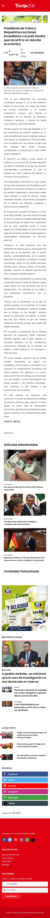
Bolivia (6, 670)
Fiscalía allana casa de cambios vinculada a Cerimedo (31, 756)
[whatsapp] (27, 840)
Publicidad (6, 861)
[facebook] (4, 840)
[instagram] (21, 840)
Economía (37, 52)
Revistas (5, 864)
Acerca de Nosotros (10, 854)
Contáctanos (8, 858)
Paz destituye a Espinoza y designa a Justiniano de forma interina (20, 523)
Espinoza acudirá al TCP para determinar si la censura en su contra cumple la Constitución (24, 559)
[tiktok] (33, 840)
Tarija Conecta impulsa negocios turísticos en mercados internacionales (32, 735)
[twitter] (10, 840)
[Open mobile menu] (3, 5)
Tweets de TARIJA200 (11, 813)
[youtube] (15, 840)
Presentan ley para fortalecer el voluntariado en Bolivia (31, 745)
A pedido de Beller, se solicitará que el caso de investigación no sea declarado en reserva (24, 678)
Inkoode (40, 912)
